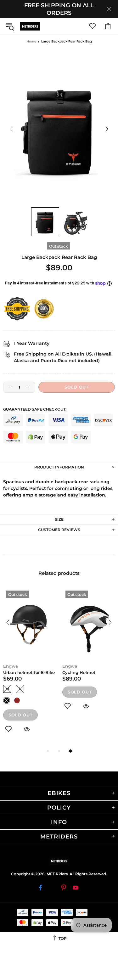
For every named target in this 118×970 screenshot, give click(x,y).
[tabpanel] (29, 667)
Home (31, 41)
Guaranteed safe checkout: (34, 409)
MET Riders (30, 26)
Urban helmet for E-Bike (29, 672)
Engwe (10, 666)
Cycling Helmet (79, 672)
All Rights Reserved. (88, 874)
